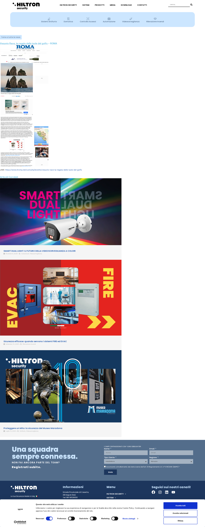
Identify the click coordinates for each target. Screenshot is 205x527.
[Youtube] (173, 492)
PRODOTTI (99, 5)
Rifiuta (180, 521)
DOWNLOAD (126, 5)
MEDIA (112, 5)
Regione (153, 458)
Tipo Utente (109, 458)
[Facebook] (153, 492)
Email (152, 449)
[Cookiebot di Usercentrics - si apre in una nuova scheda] (20, 522)
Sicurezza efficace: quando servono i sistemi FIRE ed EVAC (35, 341)
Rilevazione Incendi (29, 344)
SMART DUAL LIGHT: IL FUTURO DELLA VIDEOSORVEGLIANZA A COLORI (40, 250)
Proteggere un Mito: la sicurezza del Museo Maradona (33, 428)
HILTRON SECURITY (68, 5)
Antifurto (22, 431)
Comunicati (25, 254)
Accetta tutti (180, 506)
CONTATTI (142, 5)
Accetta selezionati (180, 513)
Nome (107, 449)
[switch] (71, 518)
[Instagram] (160, 492)
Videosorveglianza (36, 254)
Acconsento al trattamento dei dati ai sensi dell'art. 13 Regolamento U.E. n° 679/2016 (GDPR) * (143, 467)
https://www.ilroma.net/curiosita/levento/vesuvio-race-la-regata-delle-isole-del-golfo (43, 170)
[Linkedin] (166, 492)
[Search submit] (191, 5)
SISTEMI (85, 5)
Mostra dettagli (129, 518)
